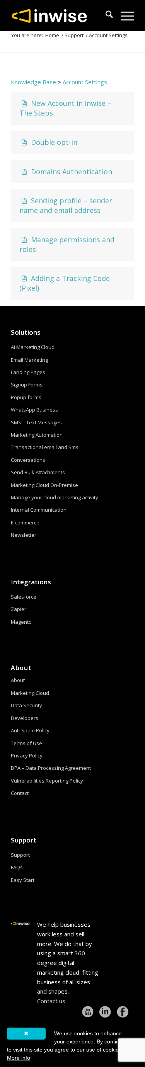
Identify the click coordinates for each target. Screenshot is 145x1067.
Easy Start (22, 879)
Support (23, 840)
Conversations (28, 459)
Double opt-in (53, 142)
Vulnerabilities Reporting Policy (47, 780)
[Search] (105, 15)
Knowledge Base (33, 82)
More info (18, 1058)
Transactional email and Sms (44, 447)
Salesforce (23, 596)
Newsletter (23, 534)
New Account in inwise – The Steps (65, 108)
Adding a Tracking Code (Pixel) (64, 283)
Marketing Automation (37, 434)
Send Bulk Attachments (38, 472)
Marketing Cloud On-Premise (44, 485)
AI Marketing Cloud (33, 347)
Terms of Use (26, 743)
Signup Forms (27, 384)
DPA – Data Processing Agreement (51, 767)
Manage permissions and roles (66, 244)
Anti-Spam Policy (30, 730)
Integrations (31, 581)
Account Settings (85, 82)
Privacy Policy (27, 755)
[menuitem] (105, 15)
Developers (24, 718)
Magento (21, 621)
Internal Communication (39, 509)
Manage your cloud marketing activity (54, 497)
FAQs (17, 867)
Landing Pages (28, 372)
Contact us (51, 1001)
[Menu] (123, 15)
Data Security (26, 705)
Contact (20, 793)
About (18, 680)
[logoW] (60, 15)
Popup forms (26, 397)
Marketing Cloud (30, 692)
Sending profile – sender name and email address (65, 205)
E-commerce (25, 522)
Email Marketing (29, 359)
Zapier (18, 609)
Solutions (26, 332)
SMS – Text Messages (36, 422)
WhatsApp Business (34, 409)
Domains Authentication (70, 171)
